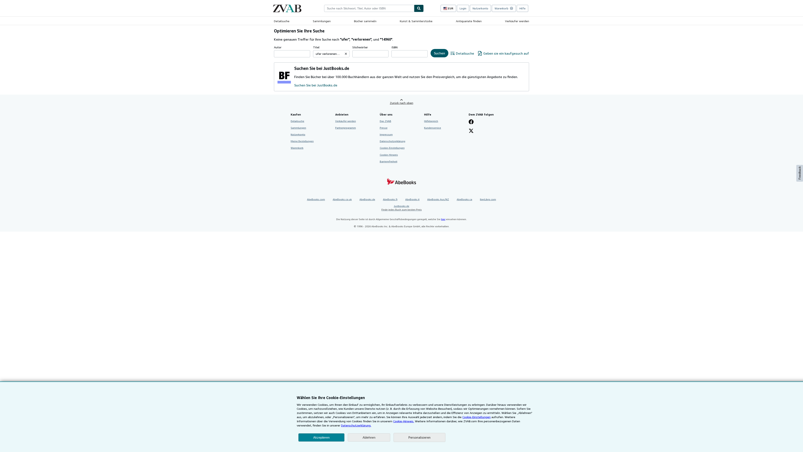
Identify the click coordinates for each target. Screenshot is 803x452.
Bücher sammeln (365, 21)
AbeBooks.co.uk (342, 199)
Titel (316, 47)
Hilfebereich (431, 121)
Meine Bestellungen (302, 141)
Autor (277, 47)
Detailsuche (281, 21)
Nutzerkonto (480, 8)
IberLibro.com (488, 199)
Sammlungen (322, 21)
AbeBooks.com (316, 199)
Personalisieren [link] (419, 437)
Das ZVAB (385, 121)
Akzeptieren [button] (321, 437)
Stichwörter (360, 47)
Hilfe (522, 8)
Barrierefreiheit (388, 161)
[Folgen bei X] (471, 131)
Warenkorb (297, 147)
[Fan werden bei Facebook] (471, 122)
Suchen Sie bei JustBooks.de (315, 85)
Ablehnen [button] (369, 437)
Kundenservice (432, 127)
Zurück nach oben (401, 103)
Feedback (799, 173)
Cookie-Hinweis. (403, 421)
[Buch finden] (418, 8)
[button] (346, 53)
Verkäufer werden (517, 21)
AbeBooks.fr (390, 199)
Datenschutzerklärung (392, 141)
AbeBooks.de (367, 199)
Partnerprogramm (345, 127)
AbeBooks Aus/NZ (438, 199)
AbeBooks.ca (464, 199)
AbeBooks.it (412, 199)
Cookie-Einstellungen (476, 417)
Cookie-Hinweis (389, 154)
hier (443, 219)
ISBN (394, 47)
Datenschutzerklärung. (356, 425)
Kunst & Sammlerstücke (416, 21)
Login (463, 8)
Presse (383, 127)
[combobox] (369, 8)
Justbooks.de (401, 207)
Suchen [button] (439, 53)
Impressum (386, 134)
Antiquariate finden (469, 21)
